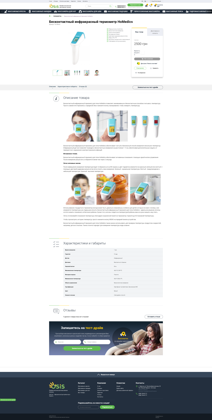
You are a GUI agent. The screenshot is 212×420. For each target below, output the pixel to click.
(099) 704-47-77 (143, 393)
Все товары (81, 392)
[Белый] (142, 53)
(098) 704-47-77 (143, 395)
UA (142, 1)
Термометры (57, 16)
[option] (15, 11)
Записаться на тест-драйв (8, 399)
